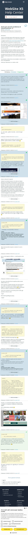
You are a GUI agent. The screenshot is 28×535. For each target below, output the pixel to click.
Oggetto (4, 480)
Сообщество (5, 493)
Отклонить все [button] (20, 529)
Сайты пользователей (8, 495)
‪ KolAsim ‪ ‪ (16, 176)
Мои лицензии (8, 504)
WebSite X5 (20, 504)
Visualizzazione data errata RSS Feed (10, 483)
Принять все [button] (7, 529)
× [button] (26, 508)
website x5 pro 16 (18, 32)
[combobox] (24, 508)
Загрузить (7, 505)
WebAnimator (20, 505)
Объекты (20, 493)
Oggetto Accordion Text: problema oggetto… (11, 482)
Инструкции (5, 491)
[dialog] (14, 521)
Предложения (21, 496)
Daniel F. (16, 85)
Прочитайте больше (5, 518)
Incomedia (20, 502)
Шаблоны (20, 491)
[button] (14, 532)
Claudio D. (16, 97)
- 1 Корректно (20, 72)
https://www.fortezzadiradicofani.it (16, 40)
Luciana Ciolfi (7, 29)
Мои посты (7, 502)
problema (7, 32)
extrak (4, 32)
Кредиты (20, 495)
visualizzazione (12, 32)
